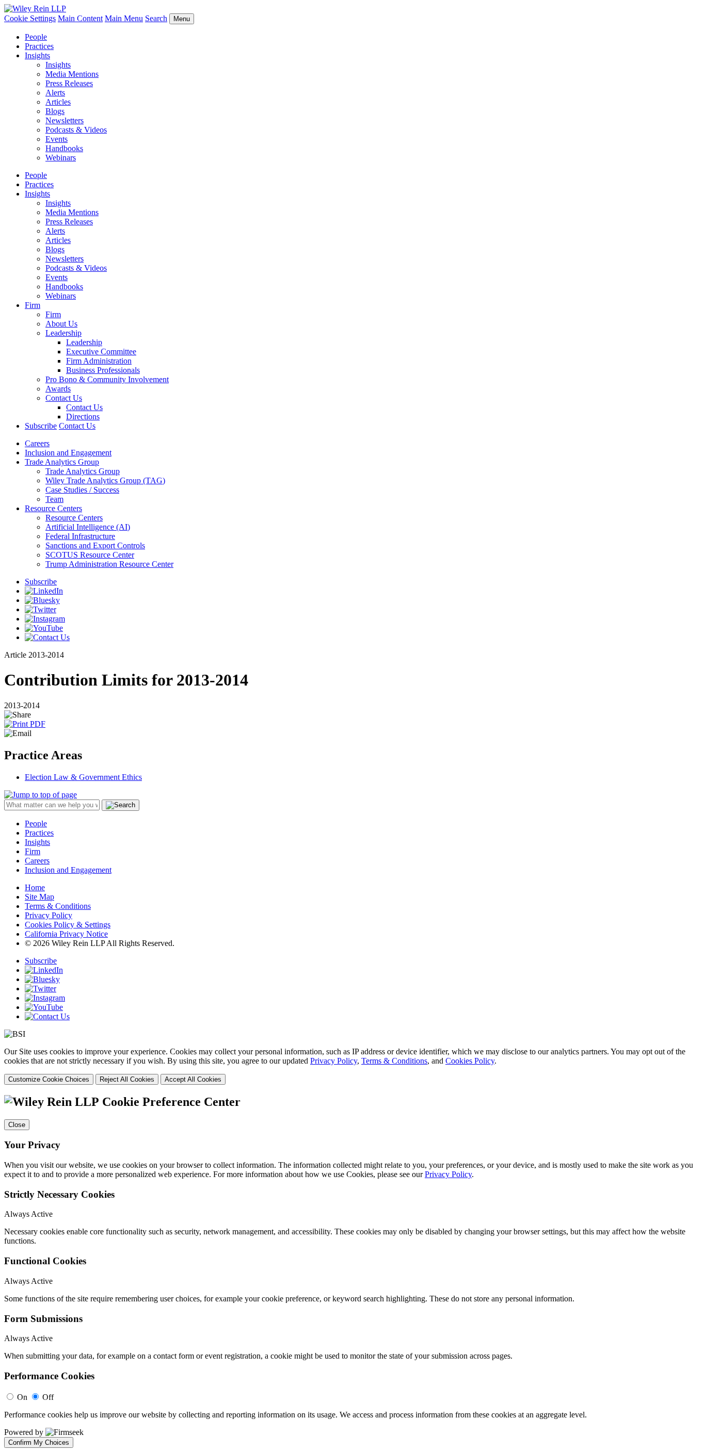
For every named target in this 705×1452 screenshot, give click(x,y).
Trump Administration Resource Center (109, 564)
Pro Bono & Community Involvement (107, 379)
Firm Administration (99, 360)
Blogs (55, 111)
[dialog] (352, 1066)
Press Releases (69, 83)
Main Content (80, 18)
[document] (352, 1271)
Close (16, 1125)
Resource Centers (53, 508)
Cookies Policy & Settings (67, 924)
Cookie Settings (30, 18)
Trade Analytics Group (62, 462)
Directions (83, 416)
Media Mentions (72, 74)
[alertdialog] (352, 1271)
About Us (61, 323)
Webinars (60, 157)
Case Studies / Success (82, 489)
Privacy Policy (48, 915)
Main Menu (124, 18)
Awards (58, 388)
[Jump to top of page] (40, 794)
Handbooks (64, 148)
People (36, 36)
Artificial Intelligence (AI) (87, 527)
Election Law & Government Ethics (83, 777)
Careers (37, 443)
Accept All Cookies (193, 1079)
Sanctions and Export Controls (95, 545)
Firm (32, 305)
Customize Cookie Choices (48, 1079)
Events (56, 139)
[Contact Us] (47, 637)
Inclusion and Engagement (68, 452)
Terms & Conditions (58, 906)
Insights (37, 55)
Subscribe (41, 425)
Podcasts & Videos (76, 129)
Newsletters (64, 120)
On (22, 1397)
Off (48, 1397)
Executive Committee (101, 351)
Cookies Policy (469, 1060)
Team (54, 499)
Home (35, 887)
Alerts (55, 92)
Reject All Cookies (127, 1079)
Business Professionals (103, 370)
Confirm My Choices (38, 1442)
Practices (39, 46)
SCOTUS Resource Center (89, 554)
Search (156, 18)
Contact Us (63, 398)
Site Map (39, 896)
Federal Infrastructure (80, 536)
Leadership (63, 333)
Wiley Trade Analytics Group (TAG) (105, 480)
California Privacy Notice (66, 933)
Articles (58, 101)
